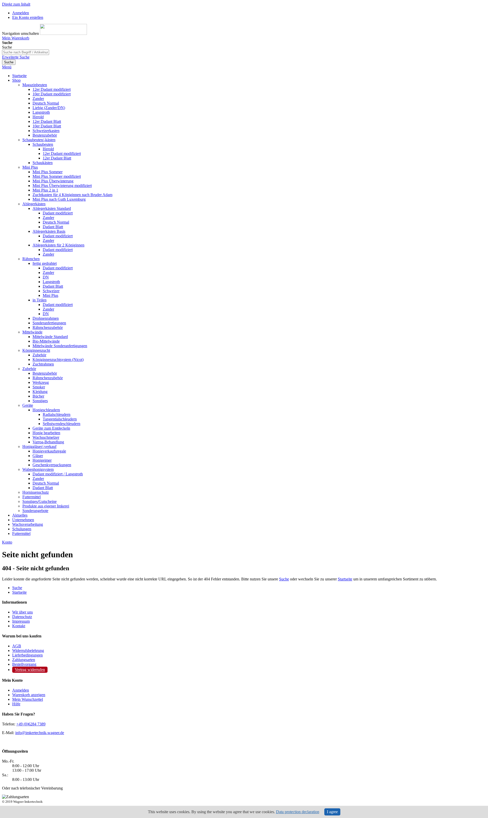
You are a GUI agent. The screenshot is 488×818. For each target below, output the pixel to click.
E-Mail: (8, 733)
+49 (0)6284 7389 (30, 724)
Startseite (345, 579)
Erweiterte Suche (15, 57)
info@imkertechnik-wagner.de (39, 733)
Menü (6, 67)
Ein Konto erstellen (27, 17)
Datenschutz (22, 617)
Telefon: (8, 724)
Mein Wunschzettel (27, 699)
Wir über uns (22, 612)
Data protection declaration (297, 812)
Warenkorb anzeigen (28, 695)
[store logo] (63, 33)
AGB (16, 646)
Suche (284, 579)
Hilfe (16, 704)
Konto (7, 542)
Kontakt (18, 626)
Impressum (21, 621)
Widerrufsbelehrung (28, 650)
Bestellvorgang (24, 664)
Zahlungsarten (23, 660)
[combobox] (25, 52)
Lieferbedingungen (27, 655)
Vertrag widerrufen (30, 669)
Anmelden (20, 13)
